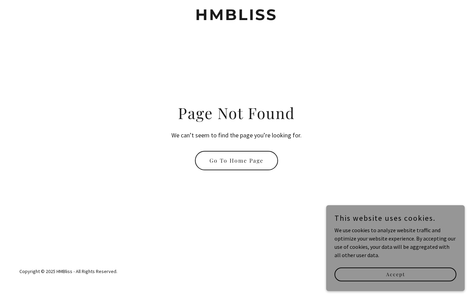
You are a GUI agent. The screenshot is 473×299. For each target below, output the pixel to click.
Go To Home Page (236, 160)
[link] (236, 18)
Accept (395, 274)
